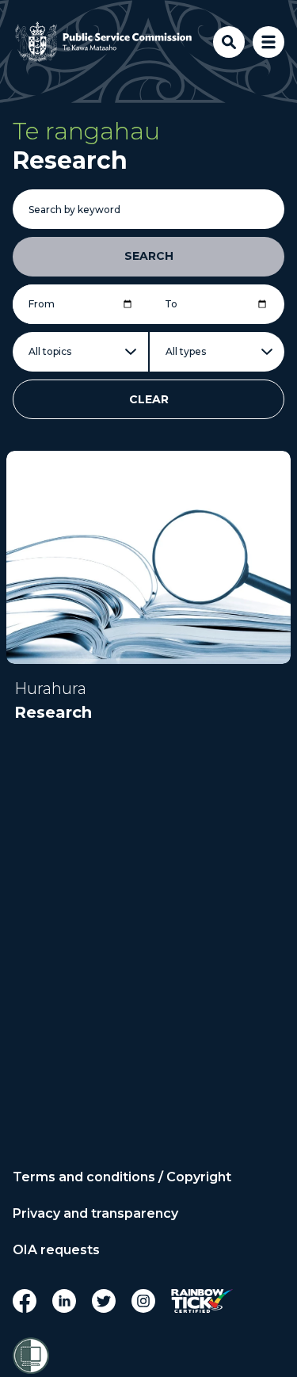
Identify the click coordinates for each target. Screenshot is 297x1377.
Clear (149, 399)
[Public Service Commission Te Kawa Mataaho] (104, 42)
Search (148, 256)
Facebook (24, 1301)
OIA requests (56, 1250)
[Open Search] (229, 42)
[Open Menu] (268, 42)
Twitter (104, 1301)
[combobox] (80, 352)
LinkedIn (64, 1301)
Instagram (143, 1301)
